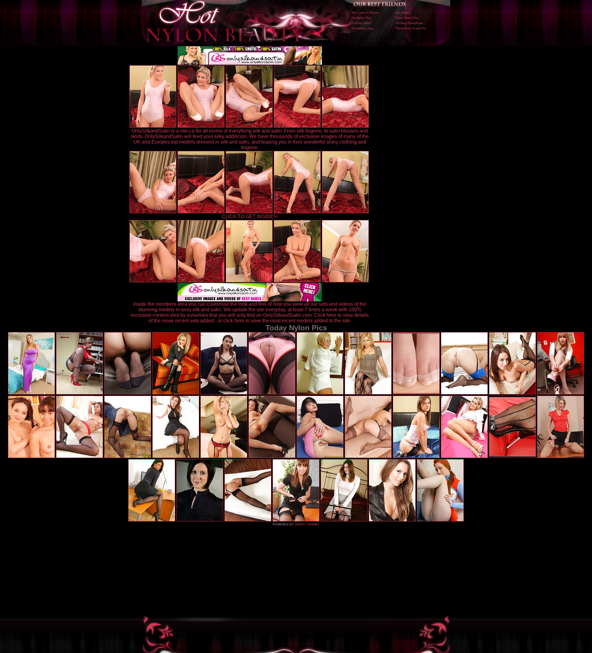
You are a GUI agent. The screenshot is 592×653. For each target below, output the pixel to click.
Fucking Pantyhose (409, 23)
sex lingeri (403, 12)
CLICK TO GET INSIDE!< (250, 216)
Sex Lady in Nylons (365, 12)
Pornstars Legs (362, 28)
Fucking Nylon (362, 23)
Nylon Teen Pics (407, 17)
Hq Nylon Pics (361, 17)
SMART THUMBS (307, 524)
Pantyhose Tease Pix (411, 28)
